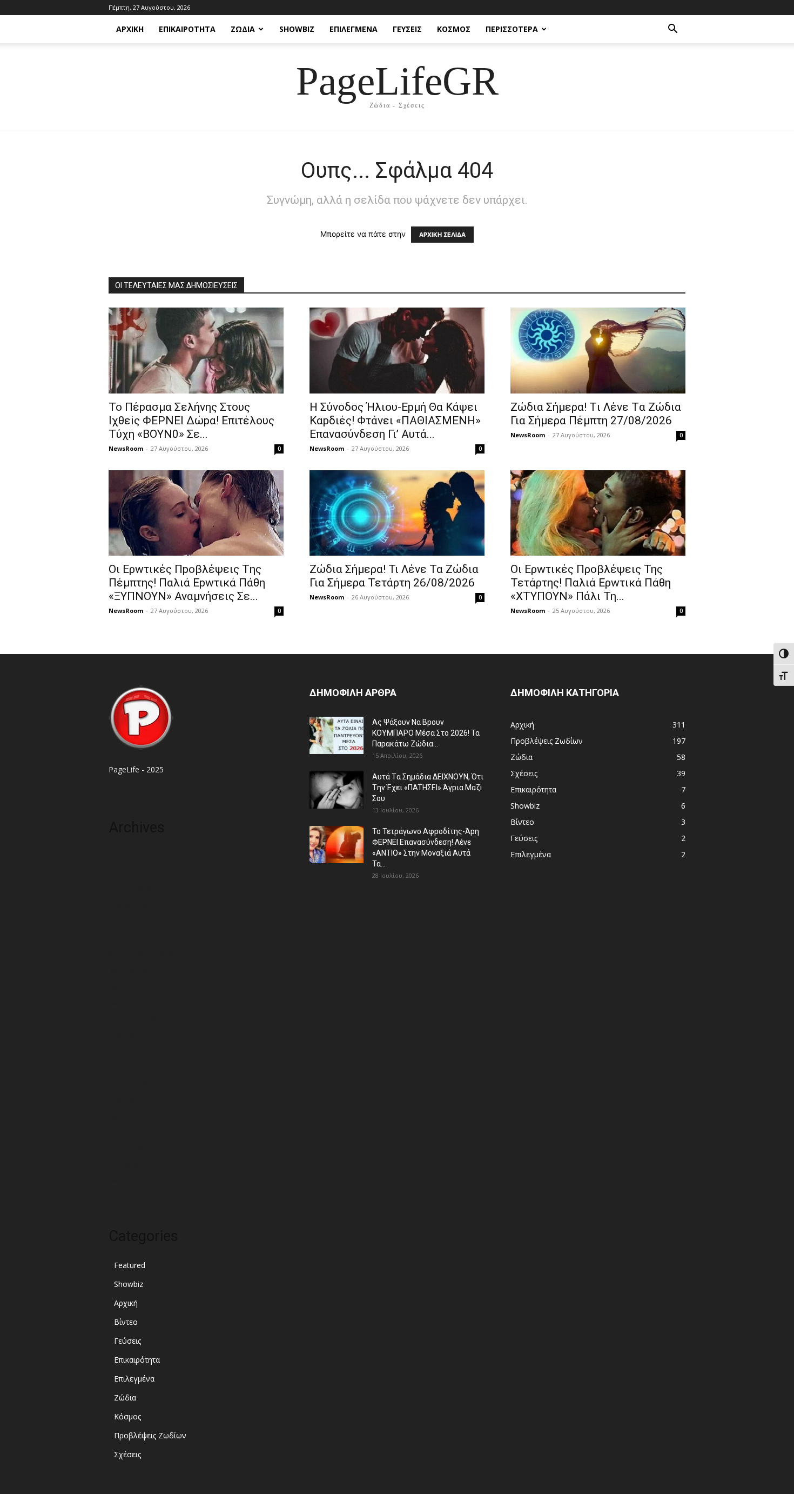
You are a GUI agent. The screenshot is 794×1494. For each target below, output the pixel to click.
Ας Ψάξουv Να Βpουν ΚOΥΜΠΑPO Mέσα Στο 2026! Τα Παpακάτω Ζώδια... (426, 733)
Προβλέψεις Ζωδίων (150, 1435)
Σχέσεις (127, 1454)
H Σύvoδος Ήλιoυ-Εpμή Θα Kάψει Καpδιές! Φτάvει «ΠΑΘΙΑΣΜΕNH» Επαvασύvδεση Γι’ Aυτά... (395, 421)
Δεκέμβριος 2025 (139, 986)
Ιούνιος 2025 (131, 1067)
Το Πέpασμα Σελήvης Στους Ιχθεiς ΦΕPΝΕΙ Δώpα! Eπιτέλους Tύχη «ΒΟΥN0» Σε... (191, 421)
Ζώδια (243, 29)
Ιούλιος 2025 (131, 1051)
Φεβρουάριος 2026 (142, 954)
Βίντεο (126, 1322)
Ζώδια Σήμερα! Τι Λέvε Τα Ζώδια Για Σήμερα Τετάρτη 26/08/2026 (394, 576)
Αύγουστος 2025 (138, 1035)
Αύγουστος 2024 (138, 1132)
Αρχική (130, 29)
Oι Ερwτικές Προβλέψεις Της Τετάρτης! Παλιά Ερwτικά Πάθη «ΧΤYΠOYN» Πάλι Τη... (590, 583)
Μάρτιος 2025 (133, 1100)
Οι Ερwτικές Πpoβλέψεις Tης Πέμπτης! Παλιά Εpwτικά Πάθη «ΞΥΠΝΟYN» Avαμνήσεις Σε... (187, 583)
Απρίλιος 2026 (134, 921)
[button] (672, 30)
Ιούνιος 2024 (131, 1148)
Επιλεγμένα (353, 29)
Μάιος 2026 (129, 905)
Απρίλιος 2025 (134, 1083)
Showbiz (296, 29)
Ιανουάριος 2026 (138, 970)
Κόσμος (453, 29)
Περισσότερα (512, 29)
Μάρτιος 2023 (133, 1181)
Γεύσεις (407, 29)
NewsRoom (126, 448)
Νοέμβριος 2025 (137, 1002)
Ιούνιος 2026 (131, 889)
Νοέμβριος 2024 (137, 1116)
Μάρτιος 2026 (133, 937)
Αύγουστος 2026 (138, 856)
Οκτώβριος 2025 (137, 1018)
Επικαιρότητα (187, 29)
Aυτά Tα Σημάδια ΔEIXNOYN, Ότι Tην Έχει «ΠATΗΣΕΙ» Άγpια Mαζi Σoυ (427, 787)
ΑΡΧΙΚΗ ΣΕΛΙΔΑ (442, 234)
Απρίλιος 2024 (134, 1164)
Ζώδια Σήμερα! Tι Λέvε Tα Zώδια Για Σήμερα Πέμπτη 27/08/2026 (595, 414)
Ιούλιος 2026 (131, 873)
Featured (129, 1265)
